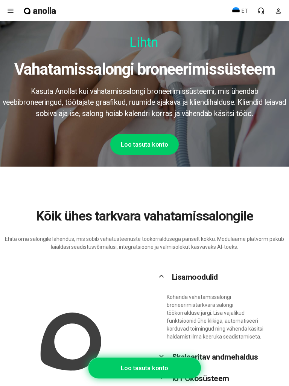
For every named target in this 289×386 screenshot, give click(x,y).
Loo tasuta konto (144, 144)
